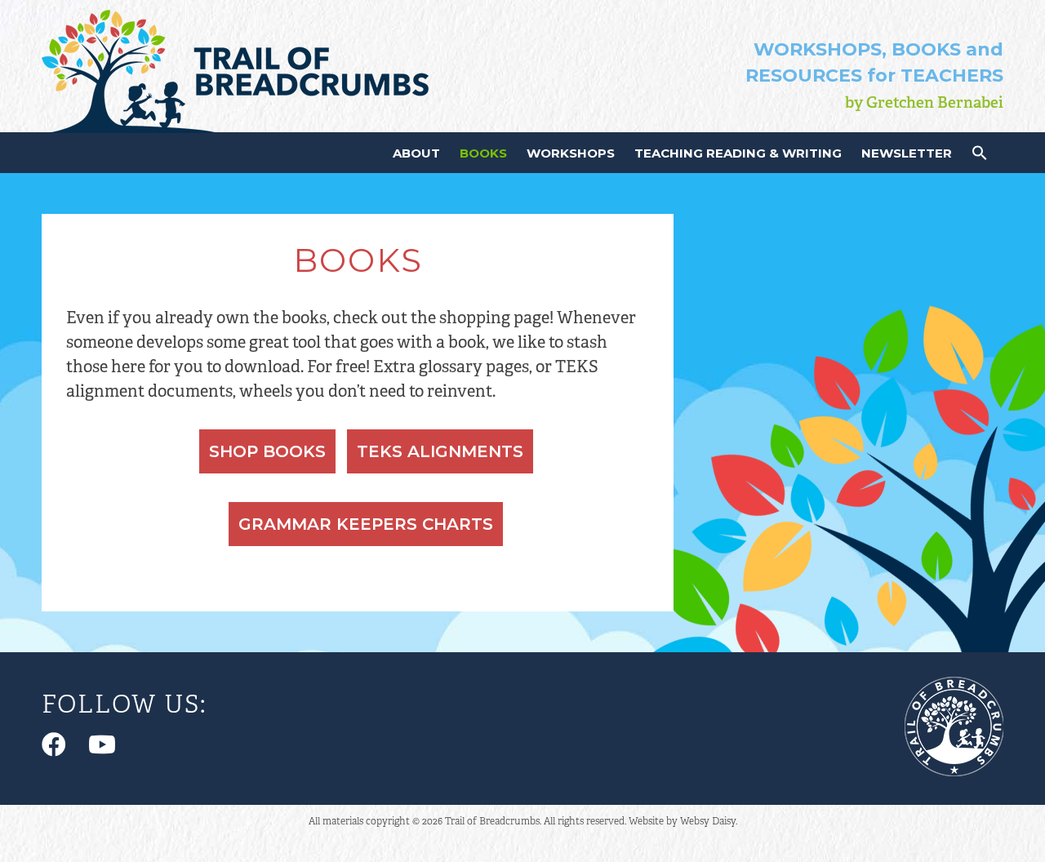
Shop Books (267, 451)
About (416, 153)
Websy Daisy (708, 821)
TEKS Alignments (440, 451)
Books (483, 153)
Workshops (571, 153)
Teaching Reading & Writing (738, 153)
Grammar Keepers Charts (365, 524)
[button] (979, 156)
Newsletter (906, 153)
